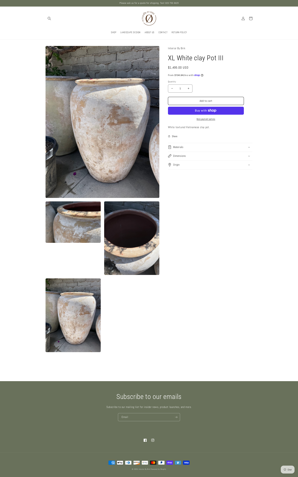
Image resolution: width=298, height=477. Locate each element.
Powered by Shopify (158, 469)
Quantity (172, 81)
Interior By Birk (145, 469)
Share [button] (174, 136)
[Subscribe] (176, 417)
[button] (49, 18)
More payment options (206, 118)
